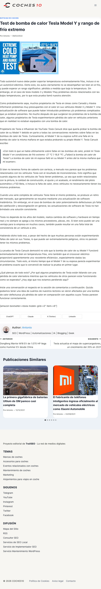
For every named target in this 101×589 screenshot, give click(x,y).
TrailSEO (30, 443)
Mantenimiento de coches (17, 470)
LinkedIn (72, 316)
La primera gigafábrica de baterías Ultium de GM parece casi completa (25, 401)
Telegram (8, 493)
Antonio (6, 36)
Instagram (8, 502)
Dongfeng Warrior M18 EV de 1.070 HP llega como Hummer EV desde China (23, 343)
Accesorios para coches (15, 461)
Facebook (8, 515)
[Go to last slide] (7, 391)
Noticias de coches (9, 18)
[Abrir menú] (95, 5)
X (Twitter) (51, 316)
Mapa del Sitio (10, 529)
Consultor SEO (10, 537)
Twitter (7, 510)
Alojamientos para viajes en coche (21, 479)
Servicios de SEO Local (15, 542)
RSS (5, 533)
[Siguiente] (94, 391)
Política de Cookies (39, 581)
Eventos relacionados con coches (20, 466)
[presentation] (25, 380)
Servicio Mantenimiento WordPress (21, 551)
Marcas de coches (12, 457)
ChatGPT (10, 316)
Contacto (71, 581)
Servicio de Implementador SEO (20, 546)
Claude (31, 316)
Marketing (8, 474)
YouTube (7, 497)
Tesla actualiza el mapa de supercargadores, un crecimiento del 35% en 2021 (77, 343)
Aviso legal (57, 581)
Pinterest (8, 506)
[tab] (45, 420)
